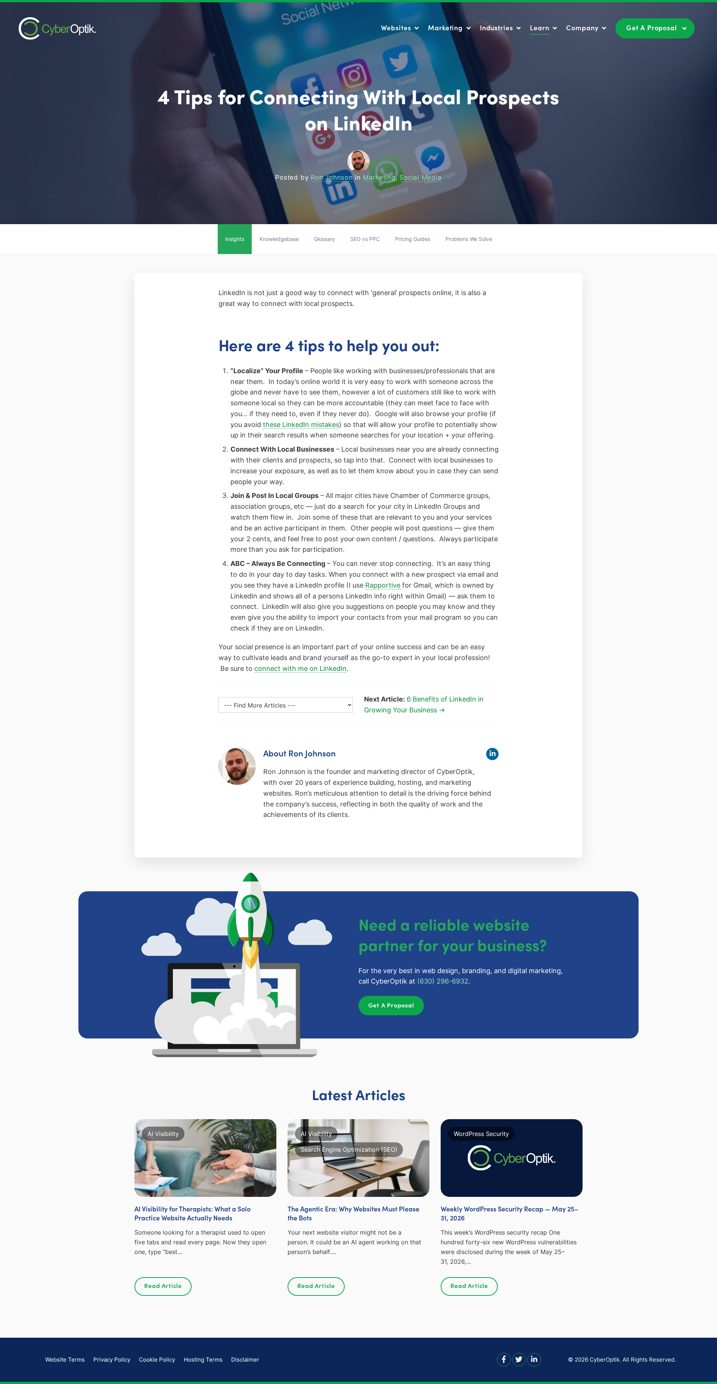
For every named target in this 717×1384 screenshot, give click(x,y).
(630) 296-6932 (442, 981)
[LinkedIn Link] (534, 1359)
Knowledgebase (279, 239)
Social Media (420, 177)
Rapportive (383, 585)
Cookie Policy (157, 1359)
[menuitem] (400, 28)
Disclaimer (245, 1359)
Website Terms (65, 1359)
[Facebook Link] (504, 1359)
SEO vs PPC (365, 239)
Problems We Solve (469, 239)
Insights (234, 239)
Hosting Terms (203, 1359)
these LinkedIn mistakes (301, 424)
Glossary (324, 239)
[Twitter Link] (519, 1359)
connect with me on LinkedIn (300, 668)
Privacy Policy (111, 1359)
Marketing (379, 177)
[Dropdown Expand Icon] (416, 28)
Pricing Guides (412, 239)
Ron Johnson (332, 177)
